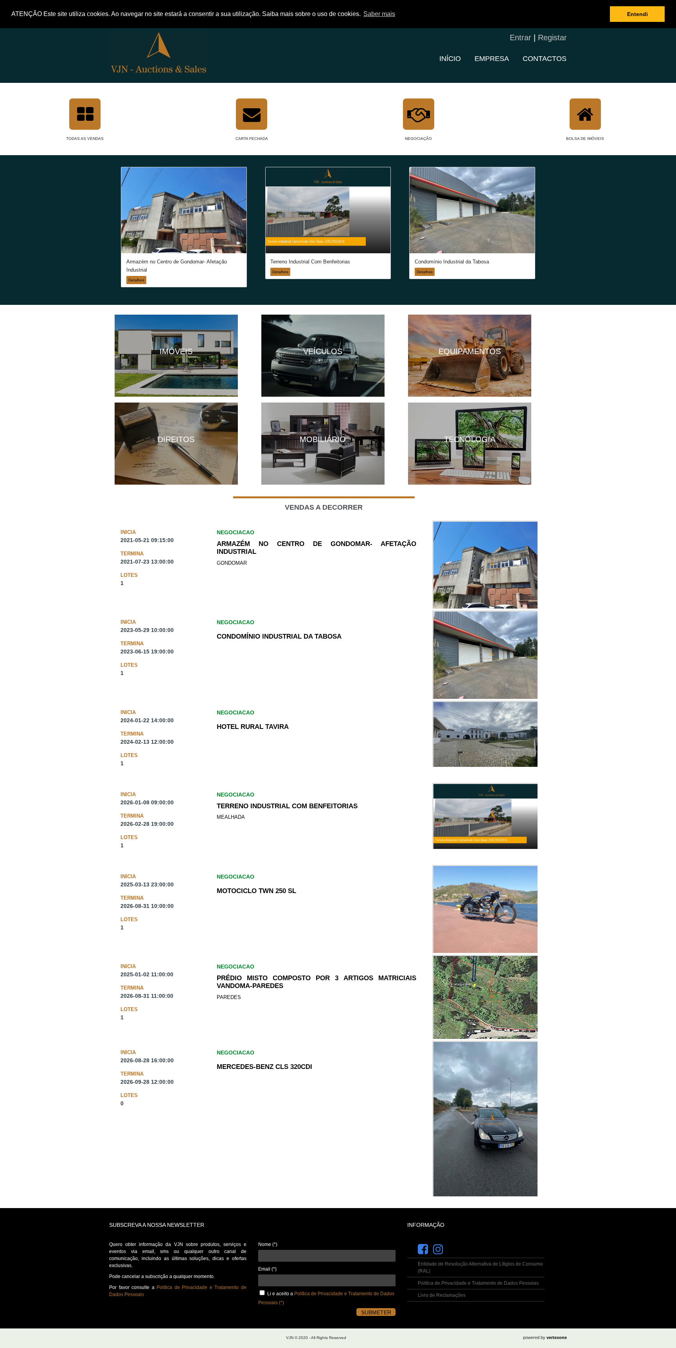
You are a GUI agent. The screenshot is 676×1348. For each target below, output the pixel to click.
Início (450, 59)
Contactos (544, 59)
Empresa (492, 59)
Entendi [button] (637, 14)
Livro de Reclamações (442, 1295)
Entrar (520, 37)
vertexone (557, 1337)
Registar (552, 37)
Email (267, 1269)
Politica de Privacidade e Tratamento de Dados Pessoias (478, 1283)
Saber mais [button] (379, 14)
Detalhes (136, 280)
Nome (267, 1244)
